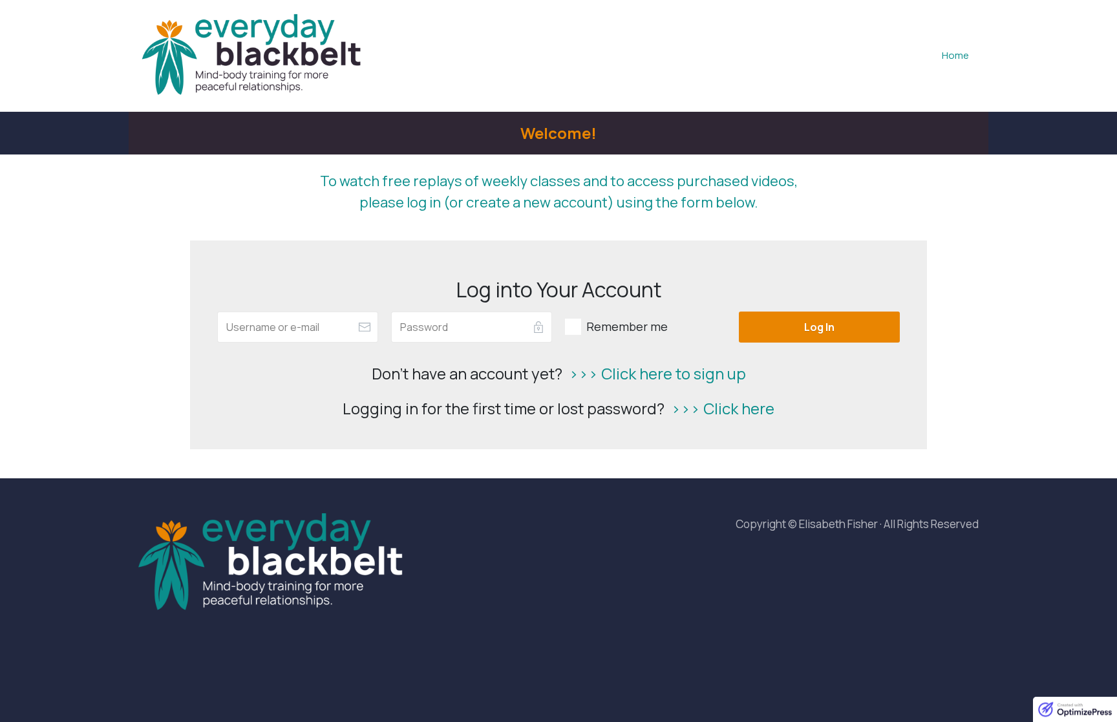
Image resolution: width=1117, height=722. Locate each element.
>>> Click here (722, 408)
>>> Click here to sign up (657, 373)
